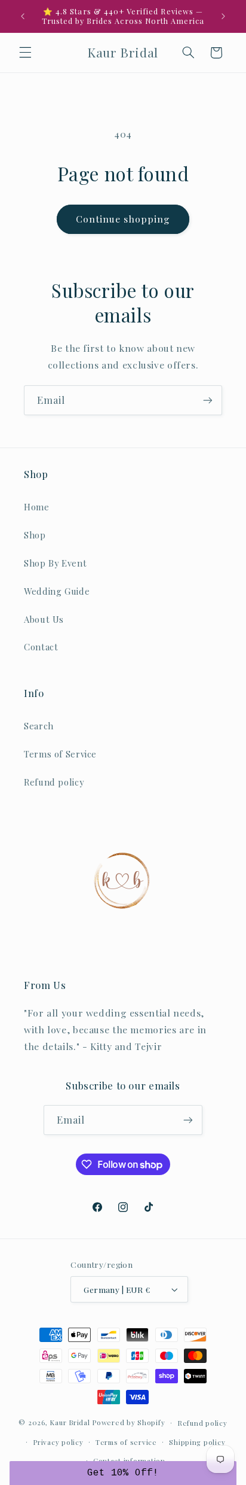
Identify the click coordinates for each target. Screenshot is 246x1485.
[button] (25, 52)
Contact (41, 647)
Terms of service (126, 1442)
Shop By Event (55, 563)
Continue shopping (123, 218)
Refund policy (54, 782)
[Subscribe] (208, 400)
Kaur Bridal (70, 1422)
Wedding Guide (57, 591)
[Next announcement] (223, 16)
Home (37, 507)
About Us (44, 619)
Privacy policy (58, 1442)
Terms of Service (60, 754)
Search (39, 726)
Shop (35, 535)
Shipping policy (197, 1442)
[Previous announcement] (23, 16)
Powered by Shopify (128, 1422)
